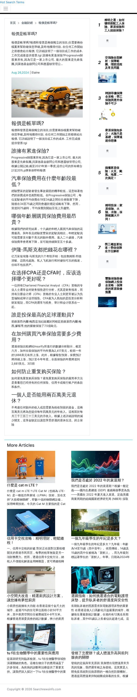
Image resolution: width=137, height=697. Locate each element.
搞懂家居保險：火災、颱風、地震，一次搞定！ (113, 173)
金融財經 (27, 23)
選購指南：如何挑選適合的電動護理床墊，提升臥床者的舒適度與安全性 (99, 598)
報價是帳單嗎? (48, 23)
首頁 (13, 23)
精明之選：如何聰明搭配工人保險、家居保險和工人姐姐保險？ (115, 25)
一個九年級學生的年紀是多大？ (96, 538)
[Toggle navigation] (6, 8)
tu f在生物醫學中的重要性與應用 (33, 653)
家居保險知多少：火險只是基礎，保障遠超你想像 (113, 135)
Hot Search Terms (12, 2)
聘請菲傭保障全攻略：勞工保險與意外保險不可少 (113, 98)
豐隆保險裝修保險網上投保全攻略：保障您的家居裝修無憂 (113, 285)
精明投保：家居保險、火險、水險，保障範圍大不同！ (113, 212)
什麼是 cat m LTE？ (22, 485)
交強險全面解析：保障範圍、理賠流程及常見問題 (113, 63)
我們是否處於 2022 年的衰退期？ (98, 480)
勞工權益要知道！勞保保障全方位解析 (113, 247)
